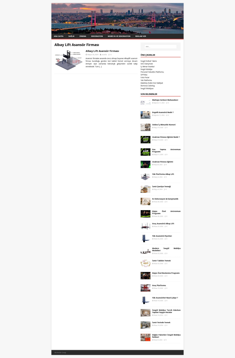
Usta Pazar (145, 77)
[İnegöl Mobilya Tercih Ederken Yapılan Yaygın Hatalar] (145, 315)
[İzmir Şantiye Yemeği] (145, 191)
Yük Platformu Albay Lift (163, 174)
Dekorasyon (97, 36)
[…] (100, 66)
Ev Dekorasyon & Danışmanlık (165, 199)
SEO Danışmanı (147, 64)
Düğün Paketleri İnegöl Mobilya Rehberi (166, 336)
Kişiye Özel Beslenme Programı (166, 273)
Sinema (82, 36)
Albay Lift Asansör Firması (102, 51)
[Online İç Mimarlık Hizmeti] (145, 129)
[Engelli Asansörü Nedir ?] (145, 117)
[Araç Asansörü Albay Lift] (145, 228)
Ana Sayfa (58, 36)
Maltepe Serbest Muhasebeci (165, 100)
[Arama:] (161, 47)
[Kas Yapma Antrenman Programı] (145, 154)
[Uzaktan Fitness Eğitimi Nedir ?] (145, 142)
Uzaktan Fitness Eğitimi (162, 162)
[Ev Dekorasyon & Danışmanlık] (145, 203)
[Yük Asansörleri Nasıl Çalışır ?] (145, 302)
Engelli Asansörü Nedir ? (163, 112)
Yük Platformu (146, 80)
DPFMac (144, 75)
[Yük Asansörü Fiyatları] (145, 241)
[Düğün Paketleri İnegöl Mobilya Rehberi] (145, 339)
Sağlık (71, 36)
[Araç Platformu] (145, 290)
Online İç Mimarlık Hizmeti (164, 124)
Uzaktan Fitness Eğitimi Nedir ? (166, 137)
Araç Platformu (159, 285)
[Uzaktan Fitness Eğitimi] (145, 166)
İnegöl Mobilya (146, 69)
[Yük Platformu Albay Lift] (145, 179)
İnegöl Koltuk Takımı (149, 61)
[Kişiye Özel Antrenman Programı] (145, 216)
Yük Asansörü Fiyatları (162, 236)
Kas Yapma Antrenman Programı (166, 150)
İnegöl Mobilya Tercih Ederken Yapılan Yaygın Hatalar (166, 311)
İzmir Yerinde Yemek (161, 322)
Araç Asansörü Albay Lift (163, 223)
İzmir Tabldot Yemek (161, 260)
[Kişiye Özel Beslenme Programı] (145, 278)
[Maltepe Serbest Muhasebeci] (145, 105)
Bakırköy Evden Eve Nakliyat (152, 83)
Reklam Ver (140, 36)
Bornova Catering (148, 85)
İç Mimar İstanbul (147, 66)
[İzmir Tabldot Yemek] (145, 265)
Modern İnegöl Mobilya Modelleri (166, 249)
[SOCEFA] (117, 32)
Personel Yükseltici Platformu (152, 72)
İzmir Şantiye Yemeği (161, 186)
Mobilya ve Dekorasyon (119, 36)
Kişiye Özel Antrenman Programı (166, 212)
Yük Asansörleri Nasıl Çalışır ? (165, 298)
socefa (104, 54)
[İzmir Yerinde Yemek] (145, 327)
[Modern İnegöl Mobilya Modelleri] (145, 253)
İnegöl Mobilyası (147, 88)
